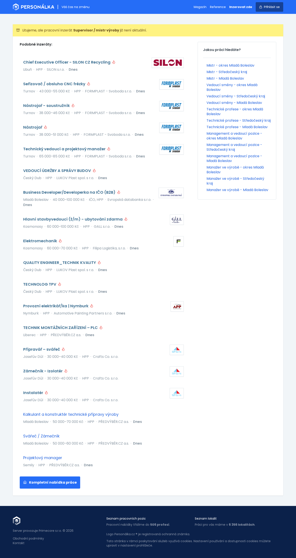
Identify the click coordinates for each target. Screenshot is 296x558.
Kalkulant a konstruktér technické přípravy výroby (71, 414)
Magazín (200, 7)
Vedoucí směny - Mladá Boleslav (234, 102)
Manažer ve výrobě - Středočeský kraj (235, 181)
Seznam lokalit (206, 518)
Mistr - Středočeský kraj (227, 71)
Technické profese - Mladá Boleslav (237, 126)
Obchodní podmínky (28, 538)
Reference (218, 7)
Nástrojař (33, 127)
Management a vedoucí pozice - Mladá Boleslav (234, 158)
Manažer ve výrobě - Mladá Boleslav (237, 189)
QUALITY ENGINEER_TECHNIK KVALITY (60, 262)
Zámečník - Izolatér (43, 371)
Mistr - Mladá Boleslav (225, 78)
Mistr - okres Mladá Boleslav (230, 65)
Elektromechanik (40, 241)
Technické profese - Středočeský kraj (239, 120)
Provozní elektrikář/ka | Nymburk (56, 306)
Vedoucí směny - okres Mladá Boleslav (232, 87)
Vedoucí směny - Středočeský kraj (236, 96)
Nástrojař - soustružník (47, 105)
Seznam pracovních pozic (126, 518)
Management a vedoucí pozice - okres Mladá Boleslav (234, 136)
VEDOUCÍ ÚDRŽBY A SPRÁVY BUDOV (57, 170)
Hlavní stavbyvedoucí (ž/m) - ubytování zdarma (73, 219)
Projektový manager (42, 457)
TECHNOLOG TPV (40, 284)
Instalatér (33, 392)
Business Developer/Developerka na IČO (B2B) (69, 192)
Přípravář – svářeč (42, 349)
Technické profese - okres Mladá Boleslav (235, 111)
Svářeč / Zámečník (41, 436)
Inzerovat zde (240, 7)
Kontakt (18, 543)
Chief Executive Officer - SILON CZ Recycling (67, 62)
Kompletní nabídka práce (52, 482)
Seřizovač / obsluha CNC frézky (54, 84)
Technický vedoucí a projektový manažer (64, 149)
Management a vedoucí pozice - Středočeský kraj (234, 147)
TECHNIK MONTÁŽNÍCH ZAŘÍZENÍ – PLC (61, 327)
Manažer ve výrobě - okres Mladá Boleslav (235, 170)
